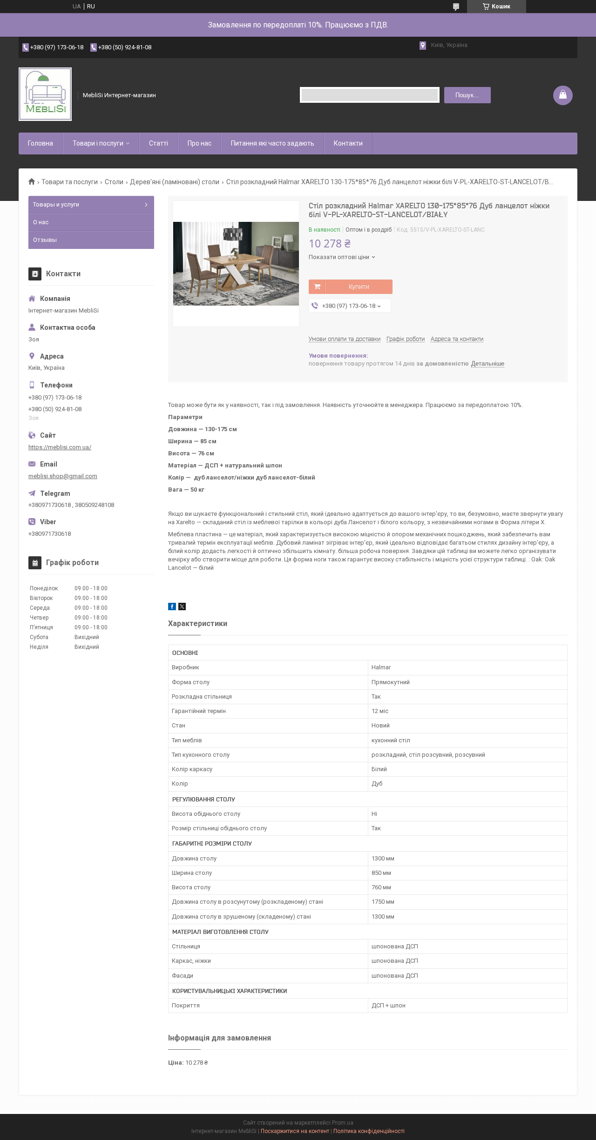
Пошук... (467, 95)
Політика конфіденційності (369, 1131)
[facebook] (172, 608)
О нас (40, 222)
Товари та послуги (69, 182)
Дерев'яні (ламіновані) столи (174, 182)
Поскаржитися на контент (295, 1131)
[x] (182, 608)
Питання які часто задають (272, 143)
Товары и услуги (56, 204)
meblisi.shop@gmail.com (62, 476)
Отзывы (45, 239)
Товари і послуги (98, 143)
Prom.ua (342, 1123)
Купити (359, 286)
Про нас (199, 143)
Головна (40, 143)
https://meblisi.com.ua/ (59, 447)
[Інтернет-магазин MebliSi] (45, 95)
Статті (158, 143)
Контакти (348, 143)
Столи (114, 182)
